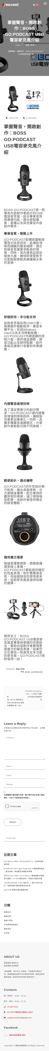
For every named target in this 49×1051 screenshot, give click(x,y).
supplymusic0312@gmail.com (19, 1018)
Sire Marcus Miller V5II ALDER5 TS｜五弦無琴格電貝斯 (23, 862)
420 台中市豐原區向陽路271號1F (20, 1012)
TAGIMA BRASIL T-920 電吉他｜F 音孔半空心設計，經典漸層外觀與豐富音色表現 (23, 884)
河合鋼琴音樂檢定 (11, 925)
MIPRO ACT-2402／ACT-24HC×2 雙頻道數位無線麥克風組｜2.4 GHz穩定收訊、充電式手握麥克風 (24, 877)
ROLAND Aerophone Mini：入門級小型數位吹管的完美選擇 (33, 694)
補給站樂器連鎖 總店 (17, 1035)
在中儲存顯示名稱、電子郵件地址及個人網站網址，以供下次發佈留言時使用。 (24, 796)
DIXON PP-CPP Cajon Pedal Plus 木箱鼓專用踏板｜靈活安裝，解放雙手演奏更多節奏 (24, 870)
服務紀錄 (7, 916)
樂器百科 (7, 912)
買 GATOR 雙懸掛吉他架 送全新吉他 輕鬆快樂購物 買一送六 (15, 702)
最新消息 (7, 929)
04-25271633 (12, 1007)
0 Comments (31, 118)
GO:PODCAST (37, 672)
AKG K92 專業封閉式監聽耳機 (16, 890)
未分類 (6, 933)
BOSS (27, 672)
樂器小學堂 (20, 669)
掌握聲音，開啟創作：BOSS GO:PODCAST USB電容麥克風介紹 (23, 139)
